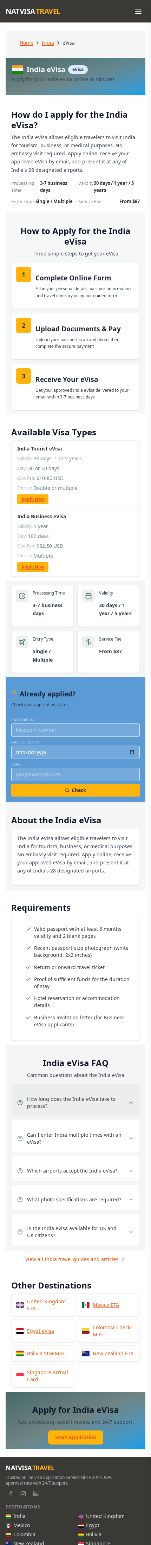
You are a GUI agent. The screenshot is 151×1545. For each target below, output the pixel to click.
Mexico (21, 1525)
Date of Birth (26, 742)
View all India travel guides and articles (71, 1259)
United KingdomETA (46, 1305)
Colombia (24, 1534)
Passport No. (26, 720)
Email (18, 764)
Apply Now (32, 499)
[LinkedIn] (36, 1494)
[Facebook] (10, 1494)
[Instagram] (23, 1494)
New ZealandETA (113, 1353)
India (48, 42)
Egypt (92, 1525)
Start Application (75, 1437)
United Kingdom (105, 1516)
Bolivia (93, 1534)
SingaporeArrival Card (47, 1376)
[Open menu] (138, 11)
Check (79, 790)
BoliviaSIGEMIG (46, 1353)
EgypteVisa (40, 1330)
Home (26, 42)
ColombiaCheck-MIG (112, 1331)
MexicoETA (106, 1304)
